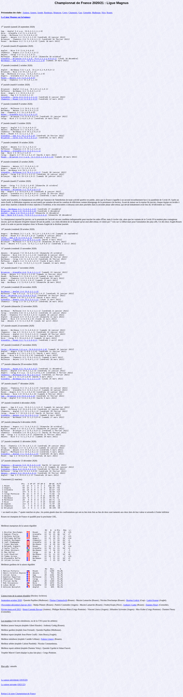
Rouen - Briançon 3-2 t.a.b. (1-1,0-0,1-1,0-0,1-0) (27, 157)
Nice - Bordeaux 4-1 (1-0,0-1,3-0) (18, 209)
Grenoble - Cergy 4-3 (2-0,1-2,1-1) (19, 97)
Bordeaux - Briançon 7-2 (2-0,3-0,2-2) (21, 190)
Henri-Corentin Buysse (32, 609)
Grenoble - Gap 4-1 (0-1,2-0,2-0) (18, 136)
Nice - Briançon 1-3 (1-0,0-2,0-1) (18, 296)
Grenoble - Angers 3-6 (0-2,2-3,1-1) (20, 300)
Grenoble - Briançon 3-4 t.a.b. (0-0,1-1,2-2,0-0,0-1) (29, 59)
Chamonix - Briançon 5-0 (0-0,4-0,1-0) (21, 465)
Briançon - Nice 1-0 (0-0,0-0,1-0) (18, 211)
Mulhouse (96, 12)
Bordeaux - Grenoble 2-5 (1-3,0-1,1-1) (21, 151)
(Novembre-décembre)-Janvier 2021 (16, 605)
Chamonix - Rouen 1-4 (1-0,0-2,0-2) (19, 99)
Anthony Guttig (130, 605)
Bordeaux (48, 12)
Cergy (64, 12)
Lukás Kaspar (152, 600)
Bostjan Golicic (132, 600)
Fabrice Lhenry (47, 639)
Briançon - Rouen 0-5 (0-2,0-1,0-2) (19, 369)
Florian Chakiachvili (58, 600)
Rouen (109, 12)
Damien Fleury (152, 605)
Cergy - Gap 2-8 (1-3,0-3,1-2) (16, 238)
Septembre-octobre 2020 (11, 600)
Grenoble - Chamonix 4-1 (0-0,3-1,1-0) (21, 240)
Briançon (57, 12)
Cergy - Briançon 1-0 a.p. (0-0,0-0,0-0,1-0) (24, 349)
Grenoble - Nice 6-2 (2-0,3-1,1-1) (18, 469)
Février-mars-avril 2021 (11, 609)
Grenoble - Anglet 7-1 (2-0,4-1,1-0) (20, 454)
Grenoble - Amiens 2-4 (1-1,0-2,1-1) (20, 415)
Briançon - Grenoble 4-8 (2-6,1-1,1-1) (21, 272)
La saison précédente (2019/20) (14, 680)
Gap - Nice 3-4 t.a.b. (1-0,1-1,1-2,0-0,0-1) (24, 215)
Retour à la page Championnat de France (18, 693)
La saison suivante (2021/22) (13, 684)
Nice (104, 12)
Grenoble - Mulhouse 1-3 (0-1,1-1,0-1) (21, 172)
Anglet (40, 12)
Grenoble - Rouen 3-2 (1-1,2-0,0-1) (19, 340)
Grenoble (87, 12)
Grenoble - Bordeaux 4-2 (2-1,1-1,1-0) (21, 379)
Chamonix (72, 12)
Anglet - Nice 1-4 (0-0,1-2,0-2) (17, 213)
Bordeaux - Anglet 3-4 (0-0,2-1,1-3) (20, 292)
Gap (80, 12)
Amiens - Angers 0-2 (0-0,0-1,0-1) (18, 473)
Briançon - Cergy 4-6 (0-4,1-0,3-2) (19, 138)
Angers (33, 12)
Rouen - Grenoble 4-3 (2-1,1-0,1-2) (19, 114)
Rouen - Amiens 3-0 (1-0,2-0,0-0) (18, 78)
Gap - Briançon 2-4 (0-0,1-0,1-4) (18, 396)
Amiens (26, 12)
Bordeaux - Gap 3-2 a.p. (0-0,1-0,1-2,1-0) (23, 61)
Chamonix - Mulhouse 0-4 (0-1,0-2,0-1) (21, 375)
